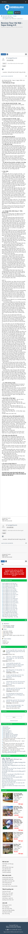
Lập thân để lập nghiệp (8, 910)
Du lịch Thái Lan (21, 765)
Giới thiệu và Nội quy (7, 863)
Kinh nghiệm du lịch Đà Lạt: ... (10, 583)
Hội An (4, 780)
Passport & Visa (6, 896)
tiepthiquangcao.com (7, 778)
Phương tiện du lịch (7, 894)
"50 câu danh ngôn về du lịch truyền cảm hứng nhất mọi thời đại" (13, 752)
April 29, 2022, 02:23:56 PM (7, 76)
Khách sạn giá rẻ (7, 730)
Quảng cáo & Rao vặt (7, 899)
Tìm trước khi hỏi (6, 884)
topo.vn (17, 785)
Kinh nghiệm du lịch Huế (9, 597)
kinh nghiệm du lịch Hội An (9, 593)
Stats (3, 620)
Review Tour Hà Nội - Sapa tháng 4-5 (11, 23)
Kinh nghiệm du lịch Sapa (9, 737)
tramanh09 (9, 659)
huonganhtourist (12, 58)
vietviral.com (11, 785)
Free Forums (13, 927)
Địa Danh (4, 772)
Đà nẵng (11, 771)
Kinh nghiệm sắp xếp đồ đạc (10, 736)
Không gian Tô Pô (6, 905)
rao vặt (4, 762)
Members (6, 623)
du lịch (6, 758)
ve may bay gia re (10, 774)
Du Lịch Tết (10, 769)
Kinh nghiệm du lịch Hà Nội (9, 590)
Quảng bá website (7, 912)
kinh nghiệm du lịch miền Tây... (10, 584)
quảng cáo (5, 761)
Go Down (3, 54)
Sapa (3, 783)
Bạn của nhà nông (7, 908)
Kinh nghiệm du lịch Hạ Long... (10, 608)
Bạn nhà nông (6, 913)
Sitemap (19, 927)
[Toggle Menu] (25, 2)
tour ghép (15, 762)
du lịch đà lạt (5, 777)
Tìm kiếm (4, 711)
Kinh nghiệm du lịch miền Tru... (11, 586)
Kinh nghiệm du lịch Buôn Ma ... (11, 591)
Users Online (7, 639)
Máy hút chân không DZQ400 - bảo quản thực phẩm (15, 706)
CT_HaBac (13, 671)
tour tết (22, 783)
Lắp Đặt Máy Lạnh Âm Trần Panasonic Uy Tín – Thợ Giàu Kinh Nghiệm (15, 682)
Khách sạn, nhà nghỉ (7, 893)
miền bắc (4, 765)
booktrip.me (5, 785)
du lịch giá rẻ (5, 771)
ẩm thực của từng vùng (8, 784)
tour (20, 785)
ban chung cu (18, 768)
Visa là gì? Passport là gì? (9, 587)
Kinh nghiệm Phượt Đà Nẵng (10, 612)
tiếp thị (11, 761)
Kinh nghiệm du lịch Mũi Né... (10, 605)
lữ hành (11, 777)
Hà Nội (4, 774)
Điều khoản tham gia (7, 867)
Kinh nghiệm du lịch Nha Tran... (11, 601)
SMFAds (7, 927)
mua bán (9, 762)
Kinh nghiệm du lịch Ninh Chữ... (11, 594)
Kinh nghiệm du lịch (8, 733)
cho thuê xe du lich (7, 764)
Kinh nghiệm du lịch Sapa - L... (10, 596)
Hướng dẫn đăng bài (7, 877)
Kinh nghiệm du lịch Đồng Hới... (11, 598)
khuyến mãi (5, 768)
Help (6, 929)
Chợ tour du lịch (6, 891)
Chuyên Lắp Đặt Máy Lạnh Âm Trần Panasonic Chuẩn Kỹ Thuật (15, 675)
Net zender (6, 727)
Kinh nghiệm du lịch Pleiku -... (10, 589)
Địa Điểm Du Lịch (19, 774)
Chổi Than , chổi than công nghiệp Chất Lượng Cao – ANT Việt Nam (14, 657)
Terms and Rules (12, 929)
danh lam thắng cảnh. (10, 783)
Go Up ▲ (20, 929)
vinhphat (19, 666)
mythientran (19, 18)
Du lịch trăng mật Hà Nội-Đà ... (10, 611)
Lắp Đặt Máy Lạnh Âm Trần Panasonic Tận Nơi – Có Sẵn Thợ (15, 700)
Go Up (3, 561)
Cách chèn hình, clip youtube (9, 886)
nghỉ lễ (23, 771)
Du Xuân (18, 783)
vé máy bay (5, 767)
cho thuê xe (5, 775)
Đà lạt (15, 765)
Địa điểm (20, 777)
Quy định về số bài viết (8, 881)
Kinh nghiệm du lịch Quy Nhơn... (11, 602)
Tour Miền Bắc (9, 780)
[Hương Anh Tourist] (2, 69)
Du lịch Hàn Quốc (11, 781)
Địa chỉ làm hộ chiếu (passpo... (10, 615)
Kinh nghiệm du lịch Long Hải (10, 600)
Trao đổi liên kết (6, 869)
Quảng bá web (6, 728)
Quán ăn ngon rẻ (7, 732)
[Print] (26, 54)
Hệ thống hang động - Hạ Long (10, 616)
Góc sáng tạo (5, 907)
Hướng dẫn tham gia (7, 879)
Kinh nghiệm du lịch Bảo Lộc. (10, 607)
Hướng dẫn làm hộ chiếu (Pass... (11, 614)
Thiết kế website (6, 872)
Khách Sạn (18, 759)
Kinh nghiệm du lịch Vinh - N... (10, 609)
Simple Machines (17, 926)
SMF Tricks (15, 925)
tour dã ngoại (11, 775)
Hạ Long (15, 777)
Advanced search (14, 720)
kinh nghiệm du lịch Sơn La (9, 604)
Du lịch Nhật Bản (17, 780)
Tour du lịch (6, 729)
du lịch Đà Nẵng (17, 771)
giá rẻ (13, 759)
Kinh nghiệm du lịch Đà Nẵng (10, 734)
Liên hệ (4, 865)
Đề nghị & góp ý (6, 870)
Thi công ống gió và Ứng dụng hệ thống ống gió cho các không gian (14, 694)
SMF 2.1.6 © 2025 (9, 926)
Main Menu (4, 1)
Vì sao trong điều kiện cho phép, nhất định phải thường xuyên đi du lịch (15, 650)
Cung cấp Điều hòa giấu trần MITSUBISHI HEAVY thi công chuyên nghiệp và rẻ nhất (15, 665)
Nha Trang (10, 765)
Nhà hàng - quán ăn (7, 898)
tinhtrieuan (9, 678)
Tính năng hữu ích (7, 882)
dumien (8, 653)
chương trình (21, 762)
